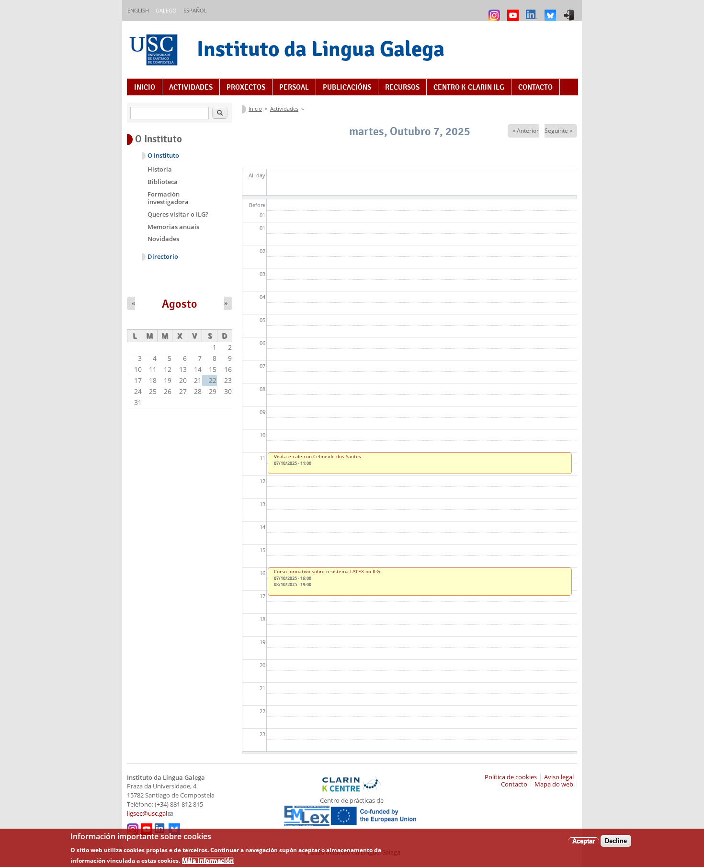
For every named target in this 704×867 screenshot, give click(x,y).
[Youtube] (514, 11)
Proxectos (246, 87)
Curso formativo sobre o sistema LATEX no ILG (327, 571)
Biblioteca (163, 181)
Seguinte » (558, 131)
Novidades (163, 238)
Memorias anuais (173, 226)
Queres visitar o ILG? (178, 214)
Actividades (191, 87)
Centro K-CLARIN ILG (468, 87)
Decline (616, 840)
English (138, 10)
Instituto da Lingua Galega (320, 48)
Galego (166, 10)
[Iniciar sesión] (570, 11)
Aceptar (583, 840)
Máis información (208, 860)
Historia (160, 169)
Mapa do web (553, 784)
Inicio (144, 87)
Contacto (535, 87)
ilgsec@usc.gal (150, 813)
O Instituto (163, 155)
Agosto (179, 304)
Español (195, 10)
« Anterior (525, 131)
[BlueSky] (551, 11)
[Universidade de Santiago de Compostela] (154, 51)
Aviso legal (559, 777)
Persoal (294, 87)
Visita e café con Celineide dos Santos (317, 456)
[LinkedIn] (533, 11)
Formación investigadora (168, 198)
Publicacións (347, 87)
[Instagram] (495, 11)
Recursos (402, 87)
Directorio (163, 257)
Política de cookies (511, 777)
